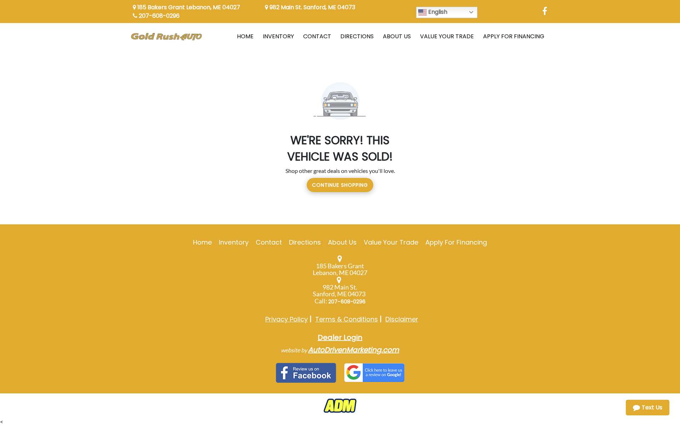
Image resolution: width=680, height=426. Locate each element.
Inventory (233, 242)
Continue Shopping (340, 185)
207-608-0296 (158, 16)
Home (202, 242)
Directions (305, 242)
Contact (269, 242)
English (437, 12)
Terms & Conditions (346, 319)
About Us (342, 242)
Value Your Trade (391, 242)
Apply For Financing (456, 242)
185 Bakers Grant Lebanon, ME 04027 (188, 7)
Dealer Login (340, 337)
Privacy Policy (286, 319)
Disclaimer (401, 319)
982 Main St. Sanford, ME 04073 (311, 7)
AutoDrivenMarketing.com (353, 350)
